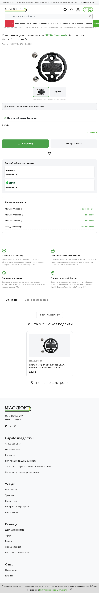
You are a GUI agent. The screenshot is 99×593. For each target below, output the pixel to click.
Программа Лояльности (67, 2)
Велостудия (52, 2)
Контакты (7, 2)
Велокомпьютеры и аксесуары (45, 27)
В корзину (27, 143)
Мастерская (11, 489)
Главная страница (9, 27)
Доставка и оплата (14, 530)
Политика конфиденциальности (20, 461)
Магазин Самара (12, 221)
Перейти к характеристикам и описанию (25, 106)
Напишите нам (12, 449)
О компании (11, 570)
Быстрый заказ (74, 143)
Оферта (9, 535)
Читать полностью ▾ (50, 315)
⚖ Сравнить (92, 132)
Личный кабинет (13, 547)
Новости (43, 2)
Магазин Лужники (13, 215)
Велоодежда (11, 512)
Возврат (9, 541)
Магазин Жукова (12, 209)
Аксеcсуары (24, 27)
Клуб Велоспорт (32, 2)
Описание (11, 299)
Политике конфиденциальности (53, 590)
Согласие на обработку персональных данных (28, 466)
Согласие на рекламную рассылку (22, 472)
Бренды (9, 576)
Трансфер (21, 2)
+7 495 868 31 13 (87, 2)
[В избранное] (49, 153)
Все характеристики (37, 299)
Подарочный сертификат (17, 506)
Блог (13, 2)
